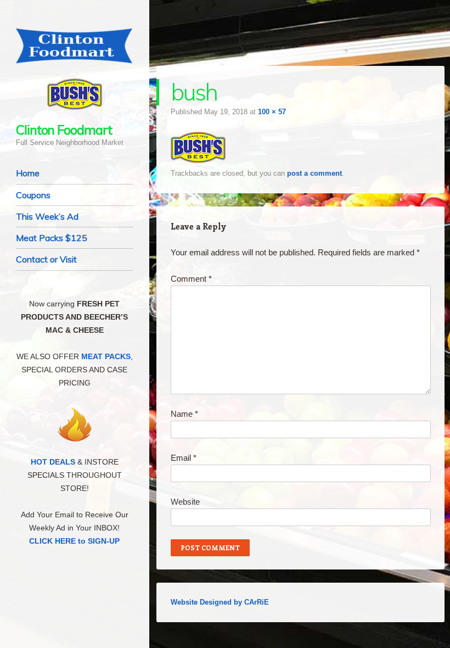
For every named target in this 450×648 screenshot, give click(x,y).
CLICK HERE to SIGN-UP (74, 541)
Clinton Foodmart (64, 129)
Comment (191, 278)
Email (183, 457)
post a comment (314, 173)
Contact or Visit (46, 259)
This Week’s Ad (47, 216)
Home (28, 172)
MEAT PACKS (106, 356)
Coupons (33, 194)
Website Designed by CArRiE (220, 602)
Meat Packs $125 (51, 237)
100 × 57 (272, 112)
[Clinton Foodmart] (74, 45)
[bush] (198, 160)
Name (184, 413)
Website (185, 501)
